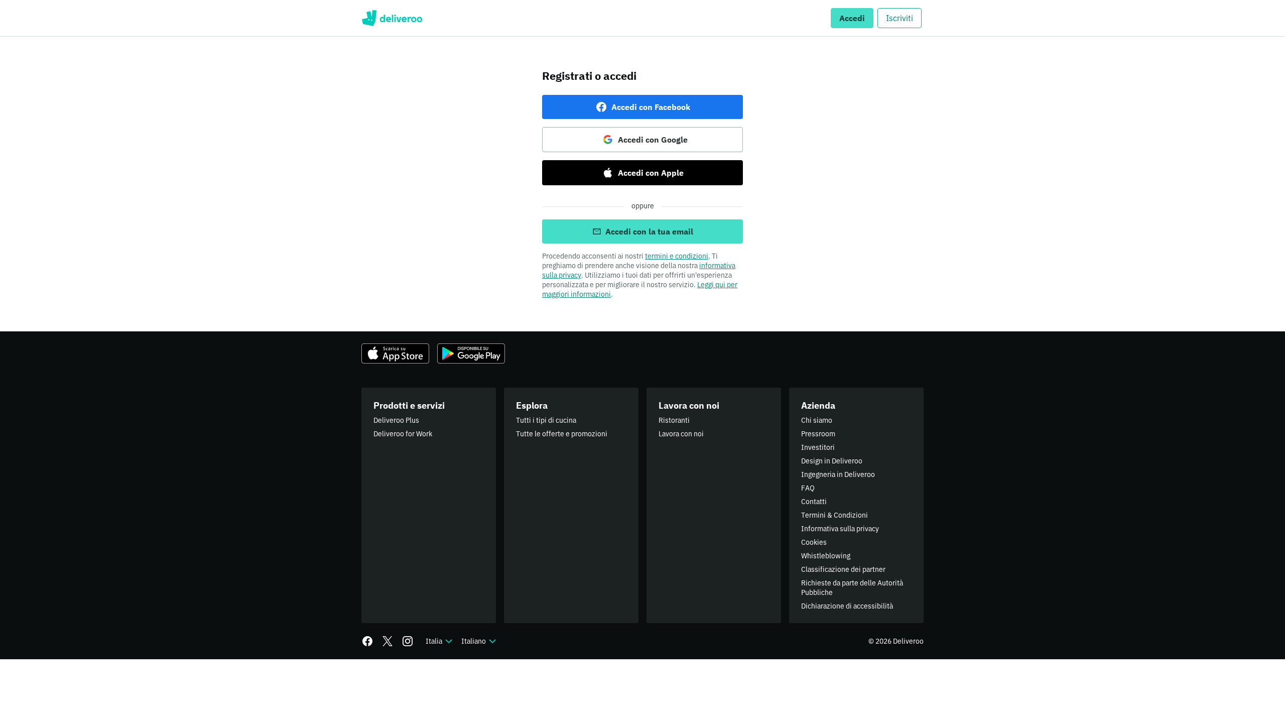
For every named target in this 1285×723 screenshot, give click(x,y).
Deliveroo (391, 18)
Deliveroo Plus (396, 420)
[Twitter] (387, 641)
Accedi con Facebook (650, 107)
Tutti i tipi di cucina (546, 420)
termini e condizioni (676, 256)
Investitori (818, 447)
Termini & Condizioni (834, 515)
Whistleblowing (825, 555)
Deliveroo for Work (402, 433)
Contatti (814, 501)
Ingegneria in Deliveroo (838, 474)
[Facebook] (367, 641)
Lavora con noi (681, 433)
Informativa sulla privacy (840, 528)
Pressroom (818, 433)
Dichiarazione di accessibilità (847, 606)
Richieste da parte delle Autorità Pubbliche (852, 587)
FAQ (808, 488)
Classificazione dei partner (843, 569)
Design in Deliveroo (831, 460)
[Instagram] (408, 641)
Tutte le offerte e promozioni (561, 433)
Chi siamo (816, 420)
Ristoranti (674, 420)
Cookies (814, 542)
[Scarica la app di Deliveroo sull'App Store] (395, 353)
